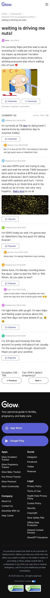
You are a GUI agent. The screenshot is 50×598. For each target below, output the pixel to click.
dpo (25, 125)
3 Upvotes (12, 101)
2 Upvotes (12, 139)
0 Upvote (12, 246)
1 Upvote (11, 219)
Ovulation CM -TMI (10, 374)
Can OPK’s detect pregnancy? (32, 374)
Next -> (38, 380)
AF (8, 149)
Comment (32, 101)
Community (15, 14)
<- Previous (12, 380)
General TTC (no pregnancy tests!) (18, 17)
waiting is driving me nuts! (14, 20)
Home (4, 14)
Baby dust (19, 191)
